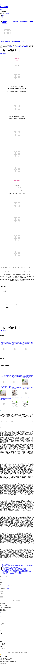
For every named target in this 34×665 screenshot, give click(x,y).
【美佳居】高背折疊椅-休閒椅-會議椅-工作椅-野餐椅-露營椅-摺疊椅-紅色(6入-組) (17, 376)
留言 (9, 585)
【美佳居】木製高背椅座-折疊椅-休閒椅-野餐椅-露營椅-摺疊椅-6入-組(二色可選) (27, 399)
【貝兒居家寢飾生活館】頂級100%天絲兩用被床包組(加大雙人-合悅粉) (5, 343)
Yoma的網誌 (4, 7)
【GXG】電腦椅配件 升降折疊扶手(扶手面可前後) (12, 41)
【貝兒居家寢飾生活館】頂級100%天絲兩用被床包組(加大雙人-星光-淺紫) (27, 343)
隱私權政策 (22, 652)
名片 (3, 17)
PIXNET (10, 652)
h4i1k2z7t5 (1, 580)
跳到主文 (1, 9)
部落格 (3, 16)
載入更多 (2, 591)
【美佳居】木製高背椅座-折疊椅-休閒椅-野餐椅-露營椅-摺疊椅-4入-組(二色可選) (17, 399)
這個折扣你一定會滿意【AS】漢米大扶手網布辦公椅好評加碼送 (12, 572)
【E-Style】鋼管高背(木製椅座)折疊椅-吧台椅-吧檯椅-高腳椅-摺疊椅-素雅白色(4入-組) (5, 387)
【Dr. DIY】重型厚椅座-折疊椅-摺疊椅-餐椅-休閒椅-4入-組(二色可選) (5, 376)
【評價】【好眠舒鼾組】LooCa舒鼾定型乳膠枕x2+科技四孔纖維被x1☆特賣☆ (14, 569)
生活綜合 (7, 588)
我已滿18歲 (2, 663)
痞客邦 (7, 585)
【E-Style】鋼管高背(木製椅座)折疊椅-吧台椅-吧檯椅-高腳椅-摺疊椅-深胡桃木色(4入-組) (27, 376)
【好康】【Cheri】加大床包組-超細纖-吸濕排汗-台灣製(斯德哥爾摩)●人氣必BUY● (14, 568)
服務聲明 (25, 652)
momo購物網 (10, 46)
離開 (5, 663)
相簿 (3, 15)
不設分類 (7, 13)
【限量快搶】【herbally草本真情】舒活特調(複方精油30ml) (11, 567)
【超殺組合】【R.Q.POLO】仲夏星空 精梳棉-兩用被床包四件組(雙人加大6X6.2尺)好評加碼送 (16, 571)
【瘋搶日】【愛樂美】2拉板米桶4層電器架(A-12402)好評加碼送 (12, 573)
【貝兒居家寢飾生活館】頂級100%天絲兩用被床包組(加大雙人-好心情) (16, 343)
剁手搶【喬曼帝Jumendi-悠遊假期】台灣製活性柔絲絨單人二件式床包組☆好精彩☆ (15, 570)
